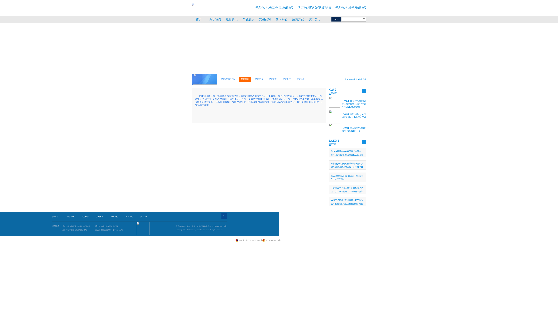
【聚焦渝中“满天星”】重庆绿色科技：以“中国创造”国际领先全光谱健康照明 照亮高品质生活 (347, 190)
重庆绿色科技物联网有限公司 (106, 226)
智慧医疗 (287, 79)
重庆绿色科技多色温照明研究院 (74, 230)
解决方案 (298, 20)
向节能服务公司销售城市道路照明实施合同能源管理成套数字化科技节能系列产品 (347, 166)
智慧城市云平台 (228, 79)
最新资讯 (232, 20)
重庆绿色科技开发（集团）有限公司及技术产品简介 (347, 178)
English (336, 19)
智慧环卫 (301, 79)
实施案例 (265, 20)
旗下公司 (314, 20)
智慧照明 (245, 79)
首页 (198, 20)
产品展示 (248, 20)
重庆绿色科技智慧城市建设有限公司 (109, 230)
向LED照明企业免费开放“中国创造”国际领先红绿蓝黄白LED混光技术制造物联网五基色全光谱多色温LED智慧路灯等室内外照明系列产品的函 (347, 153)
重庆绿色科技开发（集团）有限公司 (76, 226)
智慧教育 (273, 79)
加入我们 (281, 20)
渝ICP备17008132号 (219, 226)
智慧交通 (259, 79)
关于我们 (215, 20)
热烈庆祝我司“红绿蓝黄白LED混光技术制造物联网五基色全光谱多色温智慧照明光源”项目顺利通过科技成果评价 (347, 202)
